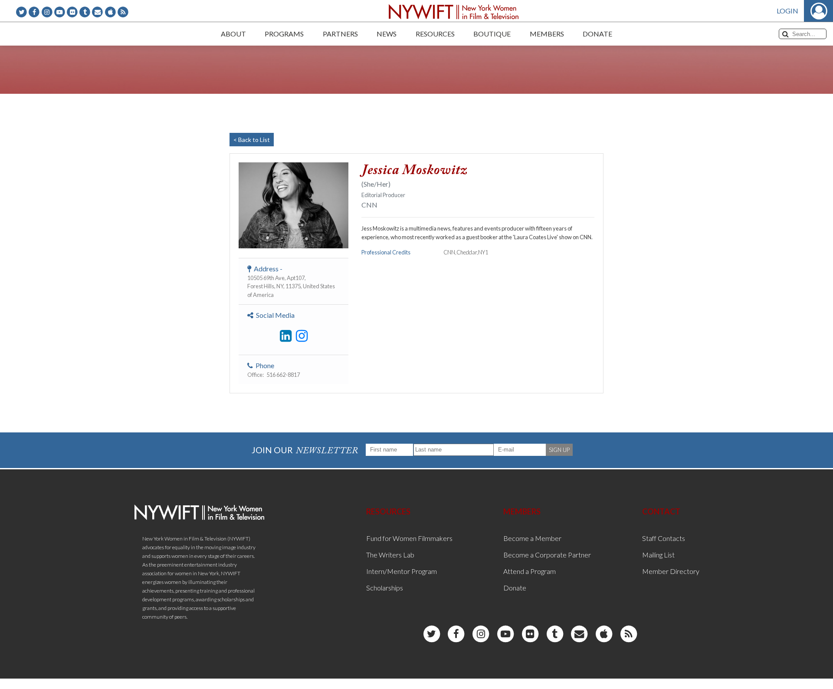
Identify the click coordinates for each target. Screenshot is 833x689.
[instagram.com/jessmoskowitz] (302, 336)
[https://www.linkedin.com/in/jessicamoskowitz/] (286, 336)
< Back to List (251, 139)
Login (787, 11)
